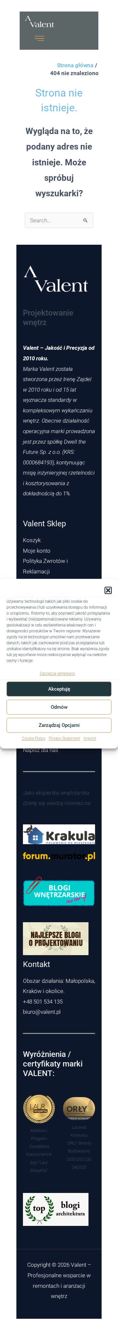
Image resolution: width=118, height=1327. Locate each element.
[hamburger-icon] (39, 38)
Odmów (59, 707)
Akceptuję (59, 689)
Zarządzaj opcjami (59, 725)
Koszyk (32, 540)
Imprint (90, 738)
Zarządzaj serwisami (57, 673)
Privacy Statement (64, 738)
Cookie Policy (34, 738)
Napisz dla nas (40, 750)
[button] (108, 590)
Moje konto (36, 550)
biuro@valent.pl (42, 1012)
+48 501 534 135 (43, 1001)
